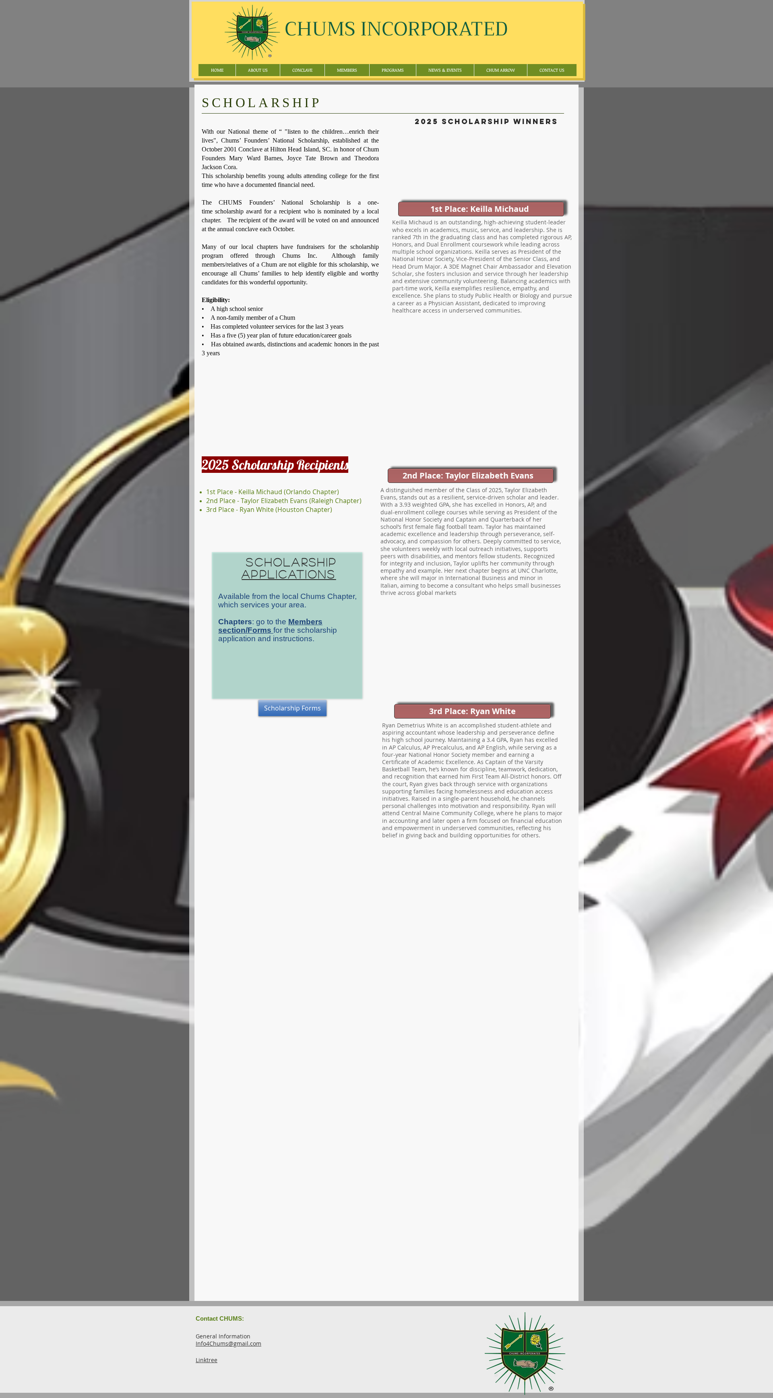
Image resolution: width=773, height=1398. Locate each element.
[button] (346, 70)
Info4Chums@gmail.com (228, 1343)
